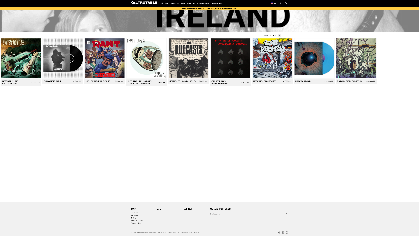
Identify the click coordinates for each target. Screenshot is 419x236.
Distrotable (139, 232)
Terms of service (183, 232)
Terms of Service (137, 220)
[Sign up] (286, 214)
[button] (273, 35)
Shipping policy (194, 232)
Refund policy (136, 223)
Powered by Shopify (149, 232)
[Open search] (162, 3)
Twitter (133, 218)
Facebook (134, 213)
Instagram (134, 215)
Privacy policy (172, 232)
